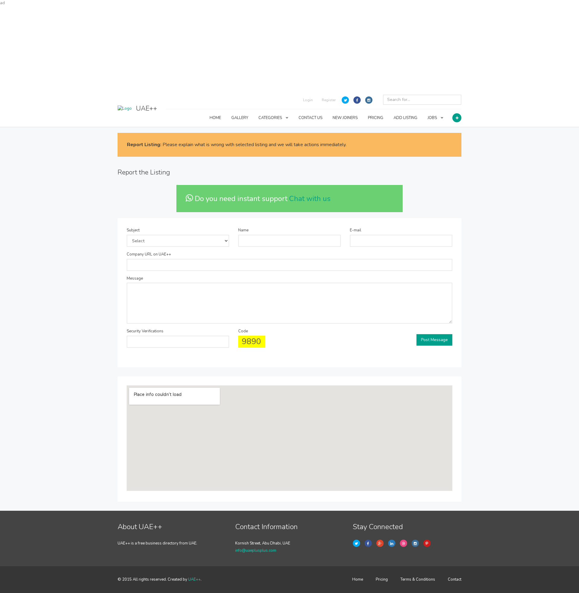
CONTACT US (310, 118)
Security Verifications (145, 331)
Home (357, 579)
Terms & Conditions (417, 579)
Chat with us (310, 198)
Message (135, 278)
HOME (215, 118)
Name (243, 230)
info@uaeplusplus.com (255, 550)
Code (243, 331)
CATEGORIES (270, 118)
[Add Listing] (456, 117)
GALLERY (239, 118)
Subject (133, 230)
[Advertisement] (289, 48)
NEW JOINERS (345, 118)
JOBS (433, 118)
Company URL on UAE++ (149, 254)
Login (308, 100)
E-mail (355, 230)
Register (329, 100)
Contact (454, 579)
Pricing (382, 579)
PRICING (375, 118)
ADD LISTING (405, 118)
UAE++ (194, 579)
